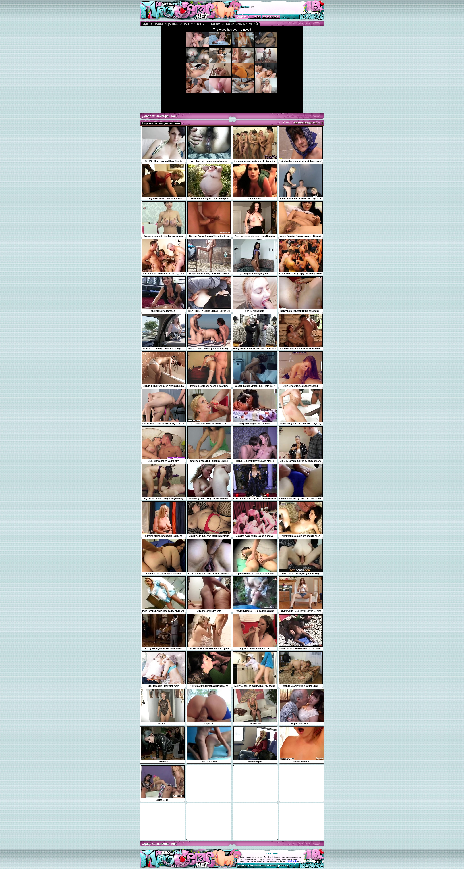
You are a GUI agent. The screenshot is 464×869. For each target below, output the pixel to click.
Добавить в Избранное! (159, 116)
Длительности (315, 123)
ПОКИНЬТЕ (292, 861)
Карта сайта (272, 854)
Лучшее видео (271, 16)
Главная (255, 16)
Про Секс (245, 7)
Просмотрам (300, 123)
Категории (241, 17)
